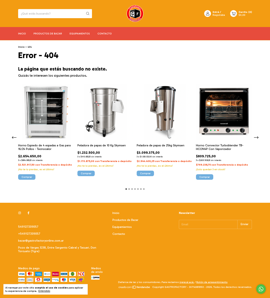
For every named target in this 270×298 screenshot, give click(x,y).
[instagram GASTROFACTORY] (19, 213)
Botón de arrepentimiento (212, 282)
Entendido (44, 291)
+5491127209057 (29, 233)
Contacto (104, 33)
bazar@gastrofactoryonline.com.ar (41, 240)
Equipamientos (80, 33)
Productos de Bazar (48, 33)
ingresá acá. (187, 282)
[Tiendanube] (134, 288)
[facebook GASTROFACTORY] (28, 213)
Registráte (219, 15)
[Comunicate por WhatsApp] (261, 289)
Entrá (216, 12)
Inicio (22, 33)
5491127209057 (28, 227)
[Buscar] (88, 13)
